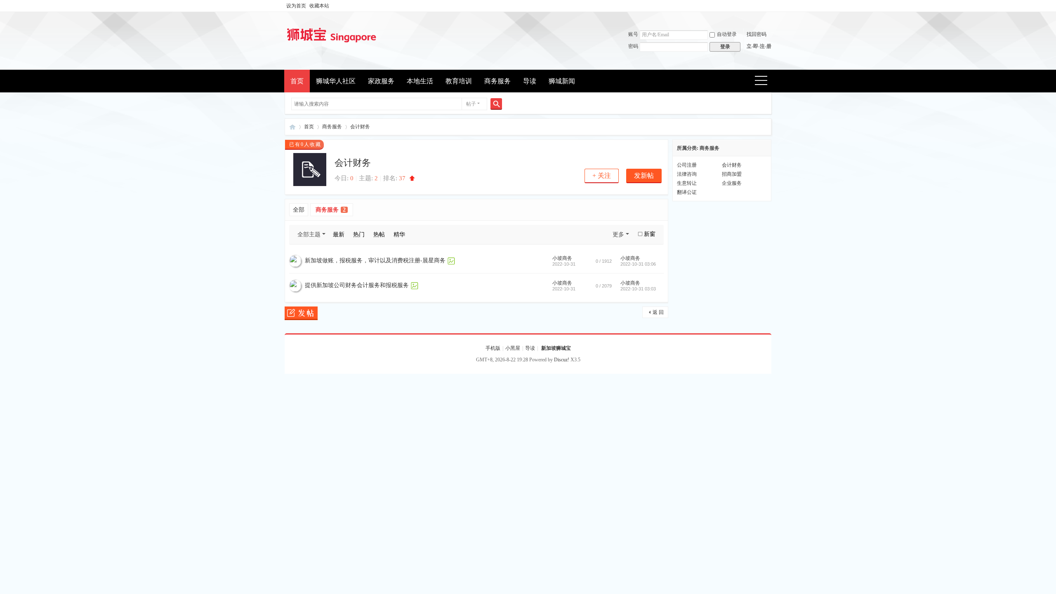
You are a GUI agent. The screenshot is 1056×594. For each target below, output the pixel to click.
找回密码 (756, 34)
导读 (529, 81)
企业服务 (732, 183)
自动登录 (727, 34)
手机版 (493, 348)
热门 (359, 234)
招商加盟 (732, 174)
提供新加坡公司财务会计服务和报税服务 (357, 285)
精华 (399, 234)
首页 (297, 81)
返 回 (658, 312)
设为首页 (296, 6)
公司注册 (687, 165)
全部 (298, 210)
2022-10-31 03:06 (638, 264)
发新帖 (644, 175)
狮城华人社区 (336, 81)
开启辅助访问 (769, 5)
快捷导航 (763, 81)
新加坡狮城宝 (292, 127)
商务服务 (497, 81)
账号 (633, 34)
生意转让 (687, 183)
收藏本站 (319, 6)
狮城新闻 (562, 81)
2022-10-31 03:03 (638, 288)
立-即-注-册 (759, 46)
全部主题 (309, 234)
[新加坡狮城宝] (332, 43)
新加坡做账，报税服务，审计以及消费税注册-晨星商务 (375, 260)
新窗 (649, 234)
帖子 (471, 104)
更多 (618, 234)
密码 (633, 46)
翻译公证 (687, 192)
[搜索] (496, 104)
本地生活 (420, 81)
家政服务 (381, 81)
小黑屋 (512, 348)
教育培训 (459, 81)
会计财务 (360, 127)
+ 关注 (601, 175)
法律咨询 (687, 174)
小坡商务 (562, 258)
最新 (338, 234)
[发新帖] (301, 314)
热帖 (379, 234)
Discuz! (561, 360)
